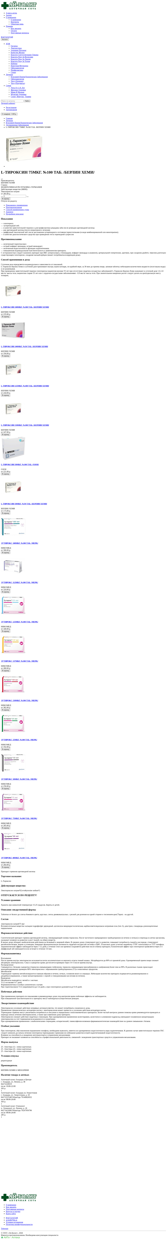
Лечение (9, 75)
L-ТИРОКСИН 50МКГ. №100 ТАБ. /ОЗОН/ (20, 464)
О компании (11, 17)
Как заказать (16, 28)
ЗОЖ (8, 44)
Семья (8, 86)
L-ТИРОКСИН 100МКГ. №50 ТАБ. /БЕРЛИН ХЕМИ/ (24, 346)
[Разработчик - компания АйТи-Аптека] (10, 1238)
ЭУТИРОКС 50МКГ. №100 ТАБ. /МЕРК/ (19, 779)
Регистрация (11, 107)
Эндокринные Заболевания (17, 125)
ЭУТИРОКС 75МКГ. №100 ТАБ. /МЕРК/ (19, 818)
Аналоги (9, 212)
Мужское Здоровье (18, 94)
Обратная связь (17, 24)
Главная (9, 118)
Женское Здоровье (18, 90)
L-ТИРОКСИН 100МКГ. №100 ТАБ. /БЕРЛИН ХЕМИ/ (25, 307)
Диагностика (16, 48)
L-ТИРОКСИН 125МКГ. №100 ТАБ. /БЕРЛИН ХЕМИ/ (25, 386)
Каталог (5, 39)
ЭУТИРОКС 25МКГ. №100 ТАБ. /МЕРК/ (19, 740)
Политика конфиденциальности (19, 1224)
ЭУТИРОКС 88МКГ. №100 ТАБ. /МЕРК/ (19, 858)
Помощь (9, 26)
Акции (9, 15)
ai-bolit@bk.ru (11, 1220)
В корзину (5, 199)
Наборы (14, 64)
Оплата (14, 31)
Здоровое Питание (18, 50)
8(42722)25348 (7, 37)
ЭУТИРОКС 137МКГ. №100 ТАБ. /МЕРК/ (19, 661)
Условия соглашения (14, 1222)
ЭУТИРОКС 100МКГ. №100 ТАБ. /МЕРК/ (19, 543)
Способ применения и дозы (17, 210)
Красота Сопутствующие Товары (24, 55)
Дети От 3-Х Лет (18, 88)
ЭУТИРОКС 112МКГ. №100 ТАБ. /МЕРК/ (19, 582)
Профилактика (17, 70)
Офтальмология (17, 68)
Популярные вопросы (20, 33)
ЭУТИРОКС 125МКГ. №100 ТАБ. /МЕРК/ (19, 622)
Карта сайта (11, 1214)
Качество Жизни (18, 52)
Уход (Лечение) (17, 81)
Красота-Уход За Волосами (22, 57)
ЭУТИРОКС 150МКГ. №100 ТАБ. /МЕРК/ (19, 700)
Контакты (15, 22)
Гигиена (14, 46)
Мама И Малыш (17, 92)
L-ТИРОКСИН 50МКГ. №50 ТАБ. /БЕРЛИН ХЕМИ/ (24, 504)
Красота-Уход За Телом (20, 61)
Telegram (4, 1229)
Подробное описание (15, 214)
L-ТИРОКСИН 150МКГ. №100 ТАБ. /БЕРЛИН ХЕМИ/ (25, 425)
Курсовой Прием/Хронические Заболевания (29, 77)
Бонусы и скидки (13, 1211)
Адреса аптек (11, 13)
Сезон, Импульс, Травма (21, 97)
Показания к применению (17, 205)
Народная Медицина (19, 66)
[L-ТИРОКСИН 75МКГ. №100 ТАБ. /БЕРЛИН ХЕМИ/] (24, 166)
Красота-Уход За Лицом (21, 59)
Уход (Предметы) (18, 83)
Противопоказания (14, 207)
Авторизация (11, 110)
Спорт (13, 72)
